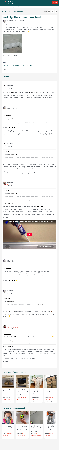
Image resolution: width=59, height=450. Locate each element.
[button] (4, 21)
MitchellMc (19, 433)
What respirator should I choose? (7, 427)
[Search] (1, 7)
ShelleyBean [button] (10, 20)
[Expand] (29, 125)
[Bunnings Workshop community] (9, 2)
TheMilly (47, 397)
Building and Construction (19, 65)
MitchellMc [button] (10, 182)
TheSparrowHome (35, 397)
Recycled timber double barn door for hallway (50, 392)
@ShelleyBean (32, 92)
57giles (18, 397)
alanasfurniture (6, 397)
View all (55, 372)
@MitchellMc (11, 311)
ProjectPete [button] (10, 85)
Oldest (8, 80)
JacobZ (4, 433)
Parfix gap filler (10, 92)
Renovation (7, 65)
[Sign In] (55, 2)
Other (30, 65)
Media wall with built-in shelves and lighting (22, 392)
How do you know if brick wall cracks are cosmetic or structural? (36, 428)
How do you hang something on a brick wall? (50, 428)
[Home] (2, 11)
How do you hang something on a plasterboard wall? (22, 428)
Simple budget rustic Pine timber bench (36, 392)
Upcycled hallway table (7, 391)
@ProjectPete (11, 127)
